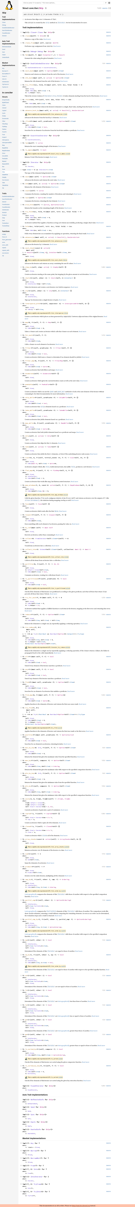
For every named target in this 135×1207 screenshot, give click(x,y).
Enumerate (5, 118)
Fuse (3, 134)
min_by (28, 786)
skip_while (29, 397)
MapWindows (6, 150)
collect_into (30, 549)
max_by (28, 760)
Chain (4, 105)
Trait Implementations (8, 18)
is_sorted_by (30, 1049)
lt (26, 990)
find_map (29, 695)
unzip (27, 799)
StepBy (4, 177)
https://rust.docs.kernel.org (81, 1206)
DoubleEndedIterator (8, 28)
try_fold (29, 212)
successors (5, 253)
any (26, 669)
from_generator (6, 240)
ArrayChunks (5, 100)
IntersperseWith (7, 142)
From (33, 1166)
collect (28, 538)
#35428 (67, 154)
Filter (3, 121)
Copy (29, 819)
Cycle (3, 113)
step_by (28, 267)
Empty (4, 116)
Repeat (4, 161)
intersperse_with (32, 303)
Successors (5, 180)
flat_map (29, 470)
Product (4, 215)
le (26, 1005)
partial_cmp (30, 900)
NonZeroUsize (77, 110)
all (26, 656)
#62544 (67, 588)
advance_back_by (32, 110)
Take (3, 183)
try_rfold (29, 85)
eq (26, 940)
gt (26, 1020)
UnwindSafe (5, 57)
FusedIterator (6, 33)
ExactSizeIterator (7, 30)
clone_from (29, 43)
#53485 (60, 1059)
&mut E (77, 549)
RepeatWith (5, 164)
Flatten (4, 129)
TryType (81, 634)
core (31, 8)
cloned (28, 826)
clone (27, 36)
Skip (4, 13)
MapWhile (5, 148)
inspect (28, 515)
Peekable (5, 159)
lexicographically (63, 1001)
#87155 (65, 495)
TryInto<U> (5, 87)
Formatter (47, 55)
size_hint (29, 205)
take (27, 447)
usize (48, 78)
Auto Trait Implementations (8, 42)
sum (26, 854)
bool (45, 127)
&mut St (34, 463)
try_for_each (30, 597)
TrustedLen (5, 223)
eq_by (27, 955)
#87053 (67, 647)
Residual (42, 634)
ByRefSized (5, 102)
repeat (4, 248)
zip (3, 256)
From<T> (4, 76)
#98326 (65, 260)
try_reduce (29, 627)
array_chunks (30, 839)
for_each (29, 335)
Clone (4, 22)
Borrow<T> (5, 71)
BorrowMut (35, 1158)
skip (27, 436)
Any (3, 68)
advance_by (29, 237)
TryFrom (37, 1184)
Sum (3, 220)
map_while (29, 423)
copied (28, 813)
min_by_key (29, 773)
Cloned (4, 108)
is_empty (29, 150)
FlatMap (4, 126)
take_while (29, 410)
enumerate (29, 373)
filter (28, 348)
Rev (3, 167)
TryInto (37, 1192)
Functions (6, 231)
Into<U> (4, 79)
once (3, 242)
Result (62, 55)
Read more (47, 39)
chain (27, 278)
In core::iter (7, 92)
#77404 (65, 114)
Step (3, 218)
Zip (3, 188)
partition (29, 564)
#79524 (65, 313)
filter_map (29, 361)
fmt (26, 55)
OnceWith (5, 156)
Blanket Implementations (8, 64)
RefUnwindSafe (6, 47)
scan (27, 458)
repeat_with (5, 250)
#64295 (63, 891)
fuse (27, 504)
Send (3, 49)
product (28, 867)
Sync (3, 52)
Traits (4, 194)
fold (27, 226)
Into (36, 1169)
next (27, 177)
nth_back (29, 78)
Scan (3, 169)
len (26, 143)
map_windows (30, 485)
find (27, 682)
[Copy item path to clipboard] (45, 8)
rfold (27, 99)
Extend (4, 202)
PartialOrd (38, 906)
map (26, 322)
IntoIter (52, 252)
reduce (28, 614)
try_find (29, 708)
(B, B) (56, 564)
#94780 (66, 557)
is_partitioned (31, 579)
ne (26, 975)
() (69, 110)
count (27, 191)
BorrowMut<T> (6, 74)
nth (26, 184)
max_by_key (29, 748)
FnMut (32, 91)
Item (61, 71)
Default (30, 570)
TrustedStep (5, 226)
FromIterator (6, 204)
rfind (27, 121)
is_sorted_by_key (32, 1066)
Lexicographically (31, 894)
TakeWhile (5, 185)
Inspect (4, 137)
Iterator (4, 36)
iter (36, 8)
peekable (29, 384)
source (104, 8)
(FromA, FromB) (63, 799)
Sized (32, 89)
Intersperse (5, 140)
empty (4, 234)
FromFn (4, 132)
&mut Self (49, 528)
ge (26, 1034)
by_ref (28, 528)
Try (29, 92)
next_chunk (29, 248)
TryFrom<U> (5, 84)
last (27, 198)
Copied (4, 110)
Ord (39, 748)
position (29, 735)
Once (3, 153)
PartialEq (37, 946)
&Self (55, 43)
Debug (4, 25)
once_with (5, 245)
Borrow (34, 1151)
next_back (29, 71)
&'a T (49, 817)
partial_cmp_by (31, 919)
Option (50, 71)
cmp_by (28, 879)
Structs (5, 97)
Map (3, 145)
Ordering (56, 766)
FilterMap (5, 124)
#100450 (66, 847)
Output (70, 634)
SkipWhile (5, 175)
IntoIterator (5, 82)
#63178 (59, 728)
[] (110, 8)
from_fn (4, 237)
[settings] (109, 2)
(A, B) (49, 806)
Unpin (4, 55)
